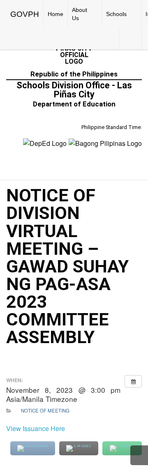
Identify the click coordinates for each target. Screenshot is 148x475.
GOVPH (24, 14)
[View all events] (133, 381)
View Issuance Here (35, 428)
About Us (79, 14)
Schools (116, 14)
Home (55, 14)
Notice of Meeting (45, 410)
